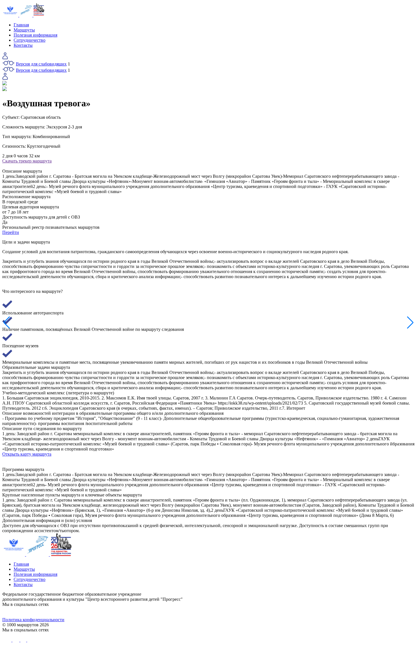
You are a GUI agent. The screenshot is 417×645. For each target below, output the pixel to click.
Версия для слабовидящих (41, 64)
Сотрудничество (29, 40)
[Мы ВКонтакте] (53, 612)
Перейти (10, 232)
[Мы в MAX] (260, 612)
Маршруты (24, 30)
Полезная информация (35, 35)
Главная (21, 24)
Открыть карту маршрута (26, 454)
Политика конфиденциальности (33, 619)
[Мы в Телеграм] (156, 612)
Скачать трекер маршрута (27, 160)
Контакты (23, 45)
